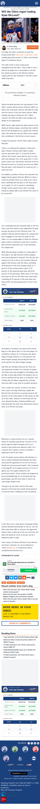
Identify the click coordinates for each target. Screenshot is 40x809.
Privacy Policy (8, 778)
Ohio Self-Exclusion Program (11, 790)
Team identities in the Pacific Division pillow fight (20, 637)
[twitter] (11, 577)
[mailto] (20, 577)
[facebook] (7, 577)
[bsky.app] (16, 577)
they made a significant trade (26, 55)
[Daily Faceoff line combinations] (28, 577)
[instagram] (32, 743)
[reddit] (24, 577)
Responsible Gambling (30, 778)
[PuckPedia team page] (33, 577)
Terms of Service (18, 778)
